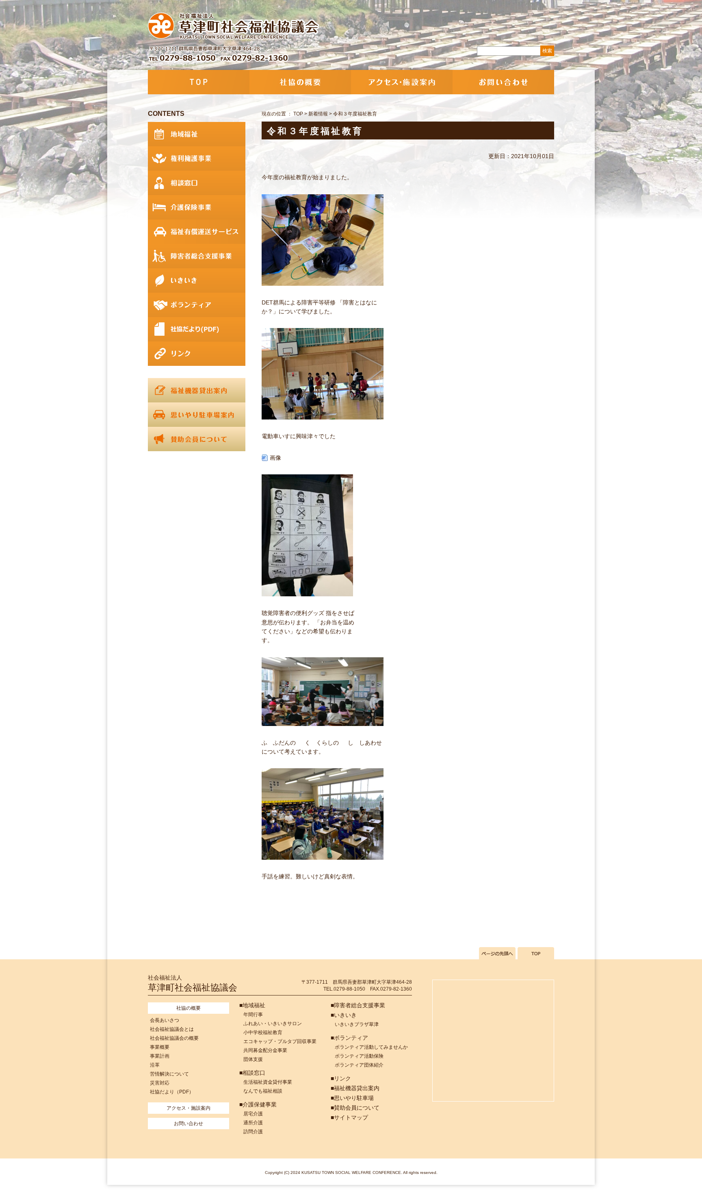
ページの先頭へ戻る (497, 953)
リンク (196, 353)
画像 (275, 457)
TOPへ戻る (536, 953)
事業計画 (159, 1056)
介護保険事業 (196, 207)
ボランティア (196, 305)
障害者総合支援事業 (196, 256)
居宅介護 (253, 1114)
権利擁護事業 (196, 158)
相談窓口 (196, 183)
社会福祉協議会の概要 (174, 1038)
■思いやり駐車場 (352, 1098)
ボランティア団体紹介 (359, 1065)
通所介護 (253, 1123)
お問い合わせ (503, 82)
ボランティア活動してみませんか (371, 1047)
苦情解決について (169, 1074)
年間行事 (253, 1014)
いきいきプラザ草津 (357, 1024)
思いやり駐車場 (196, 414)
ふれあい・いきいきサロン (272, 1023)
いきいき (196, 280)
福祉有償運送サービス (196, 232)
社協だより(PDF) (196, 329)
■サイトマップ (349, 1117)
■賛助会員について (355, 1107)
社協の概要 (300, 82)
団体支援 (253, 1059)
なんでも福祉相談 (262, 1091)
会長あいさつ (164, 1020)
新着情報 (318, 114)
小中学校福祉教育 (262, 1032)
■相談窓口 (252, 1072)
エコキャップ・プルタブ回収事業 (279, 1041)
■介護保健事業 (258, 1104)
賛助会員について (196, 439)
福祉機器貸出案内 (196, 390)
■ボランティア (349, 1038)
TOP (198, 82)
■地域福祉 (252, 1005)
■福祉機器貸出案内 (355, 1088)
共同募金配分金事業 (265, 1050)
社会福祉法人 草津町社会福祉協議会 (234, 26)
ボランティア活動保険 (359, 1056)
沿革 (155, 1065)
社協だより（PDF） (172, 1092)
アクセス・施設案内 (402, 82)
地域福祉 (196, 134)
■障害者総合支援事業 (358, 1005)
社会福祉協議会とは (172, 1029)
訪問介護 (253, 1131)
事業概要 (159, 1047)
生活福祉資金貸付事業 (267, 1082)
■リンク (341, 1078)
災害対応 (159, 1083)
